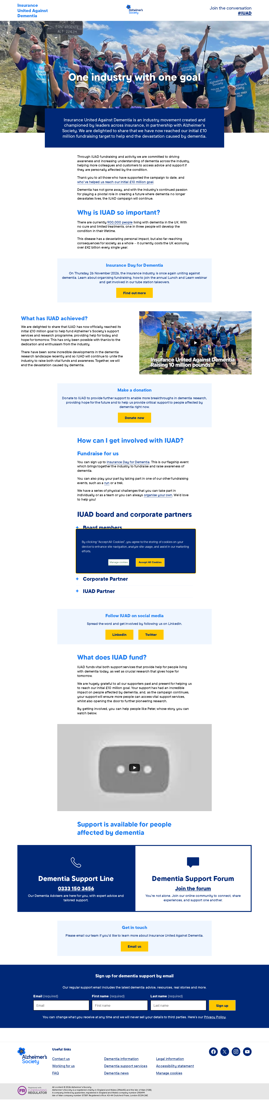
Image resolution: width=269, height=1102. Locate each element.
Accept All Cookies (150, 562)
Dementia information (121, 1058)
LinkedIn (119, 634)
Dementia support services (125, 1066)
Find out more (134, 293)
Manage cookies (169, 1073)
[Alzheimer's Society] (134, 10)
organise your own (158, 495)
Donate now (134, 418)
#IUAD (245, 13)
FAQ (55, 1073)
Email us (134, 946)
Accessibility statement (175, 1066)
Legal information (170, 1058)
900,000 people (119, 222)
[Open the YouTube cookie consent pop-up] (195, 343)
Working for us (63, 1066)
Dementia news (116, 1073)
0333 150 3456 (76, 888)
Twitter (151, 634)
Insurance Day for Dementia (128, 462)
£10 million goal (115, 182)
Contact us (61, 1058)
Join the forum (193, 888)
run (106, 483)
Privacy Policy (215, 1017)
